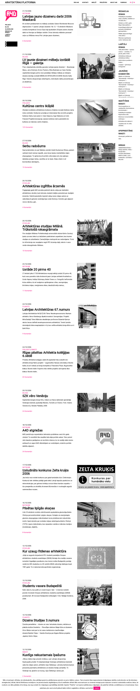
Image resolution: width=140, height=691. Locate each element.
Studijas (26, 183)
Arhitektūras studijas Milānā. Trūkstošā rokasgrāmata (42, 227)
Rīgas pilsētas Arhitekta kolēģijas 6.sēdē (46, 354)
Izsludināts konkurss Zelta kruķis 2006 (45, 471)
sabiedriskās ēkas (124, 147)
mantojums (122, 155)
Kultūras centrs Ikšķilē (38, 106)
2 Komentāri (26, 676)
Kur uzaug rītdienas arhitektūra (44, 551)
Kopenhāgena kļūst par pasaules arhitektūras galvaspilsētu (125, 29)
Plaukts (26, 307)
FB (130, 2)
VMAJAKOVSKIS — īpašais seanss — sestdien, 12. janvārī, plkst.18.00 (126, 51)
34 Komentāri (27, 452)
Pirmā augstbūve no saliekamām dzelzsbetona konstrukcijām (126, 108)
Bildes (25, 57)
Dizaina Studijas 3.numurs (40, 620)
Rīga (129, 149)
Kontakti (85, 2)
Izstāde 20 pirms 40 (36, 269)
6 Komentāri (26, 41)
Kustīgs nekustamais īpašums (43, 655)
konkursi (121, 157)
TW (134, 2)
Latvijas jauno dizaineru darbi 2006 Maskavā (47, 18)
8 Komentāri (26, 87)
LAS (129, 155)
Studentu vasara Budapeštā (42, 586)
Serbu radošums (34, 146)
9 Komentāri (26, 334)
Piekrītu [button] (97, 688)
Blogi (7, 27)
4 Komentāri (26, 207)
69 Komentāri (27, 377)
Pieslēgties (103, 2)
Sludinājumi (9, 29)
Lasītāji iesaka (7, 35)
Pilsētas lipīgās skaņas (38, 508)
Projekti (26, 103)
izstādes (128, 157)
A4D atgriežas (32, 430)
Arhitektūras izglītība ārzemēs (43, 186)
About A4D (113, 2)
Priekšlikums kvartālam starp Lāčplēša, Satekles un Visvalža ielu (126, 18)
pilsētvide (121, 151)
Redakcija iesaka (8, 32)
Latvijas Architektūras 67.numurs (46, 309)
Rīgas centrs (122, 149)
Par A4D (76, 2)
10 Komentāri (27, 251)
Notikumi (26, 13)
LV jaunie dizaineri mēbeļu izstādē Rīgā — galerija (46, 61)
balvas (120, 159)
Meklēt (94, 2)
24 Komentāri (27, 411)
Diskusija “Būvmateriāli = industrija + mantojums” (126, 78)
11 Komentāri (27, 291)
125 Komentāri (27, 127)
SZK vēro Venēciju (35, 396)
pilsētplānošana (124, 153)
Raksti (34, 350)
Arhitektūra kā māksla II (125, 121)
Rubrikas (124, 2)
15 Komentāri (27, 167)
